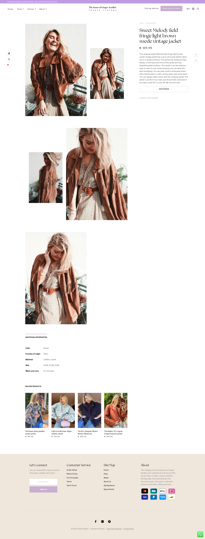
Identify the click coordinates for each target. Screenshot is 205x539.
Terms (69, 481)
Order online (72, 470)
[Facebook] (9, 53)
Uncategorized (151, 23)
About (42, 9)
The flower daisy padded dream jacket (34, 432)
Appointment (109, 489)
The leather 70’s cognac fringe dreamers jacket (113, 432)
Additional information (36, 337)
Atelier (30, 9)
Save (9, 65)
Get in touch (72, 485)
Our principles (72, 478)
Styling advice (151, 8)
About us (107, 481)
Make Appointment (171, 8)
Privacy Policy (129, 529)
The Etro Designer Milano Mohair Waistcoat (88, 432)
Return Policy (72, 474)
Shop (19, 9)
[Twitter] (9, 59)
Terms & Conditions (114, 529)
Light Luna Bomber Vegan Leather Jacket (61, 432)
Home (10, 9)
